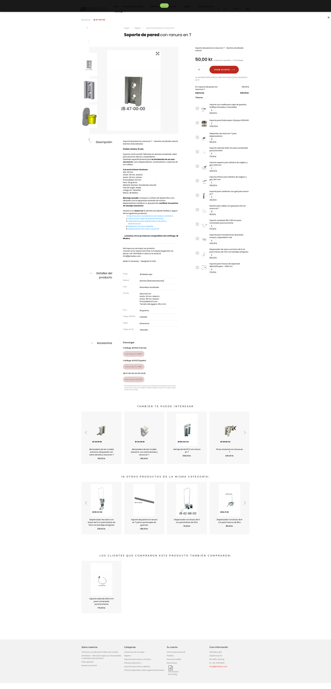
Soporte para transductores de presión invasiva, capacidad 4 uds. (226, 236)
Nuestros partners (89, 665)
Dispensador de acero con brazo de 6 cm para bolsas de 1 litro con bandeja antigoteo (101, 522)
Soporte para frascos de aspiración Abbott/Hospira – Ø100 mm (224, 265)
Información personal (176, 652)
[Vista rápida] (101, 462)
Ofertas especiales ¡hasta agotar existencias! (144, 670)
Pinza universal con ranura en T (229, 450)
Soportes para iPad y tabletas (137, 666)
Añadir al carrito (222, 69)
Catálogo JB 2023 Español (134, 360)
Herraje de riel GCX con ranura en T (186, 450)
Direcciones (172, 663)
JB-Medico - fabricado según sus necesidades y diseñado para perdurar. (101, 657)
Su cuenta (172, 647)
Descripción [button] (104, 142)
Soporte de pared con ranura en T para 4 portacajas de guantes (144, 522)
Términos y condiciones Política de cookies (99, 652)
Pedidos (170, 655)
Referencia (86, 20)
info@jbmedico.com (132, 256)
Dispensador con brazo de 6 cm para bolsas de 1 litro (187, 521)
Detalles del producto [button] (104, 275)
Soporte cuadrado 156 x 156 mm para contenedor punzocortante (225, 221)
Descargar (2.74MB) (134, 367)
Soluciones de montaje (134, 652)
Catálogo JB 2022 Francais (134, 348)
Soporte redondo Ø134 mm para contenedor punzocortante (101, 601)
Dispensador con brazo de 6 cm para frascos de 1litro (229, 521)
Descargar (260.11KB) (133, 379)
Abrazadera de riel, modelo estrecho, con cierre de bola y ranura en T (144, 452)
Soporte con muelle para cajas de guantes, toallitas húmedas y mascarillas (228, 105)
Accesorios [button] (104, 343)
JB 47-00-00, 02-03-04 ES (134, 373)
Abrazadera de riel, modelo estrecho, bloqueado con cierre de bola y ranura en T (101, 452)
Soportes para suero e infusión (137, 659)
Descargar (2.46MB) (134, 354)
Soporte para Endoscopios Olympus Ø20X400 (229, 120)
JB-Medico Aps (146, 274)
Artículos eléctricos (132, 663)
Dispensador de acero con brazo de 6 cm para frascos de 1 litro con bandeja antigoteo (228, 250)
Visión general (87, 662)
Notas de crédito (174, 659)
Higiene (127, 655)
